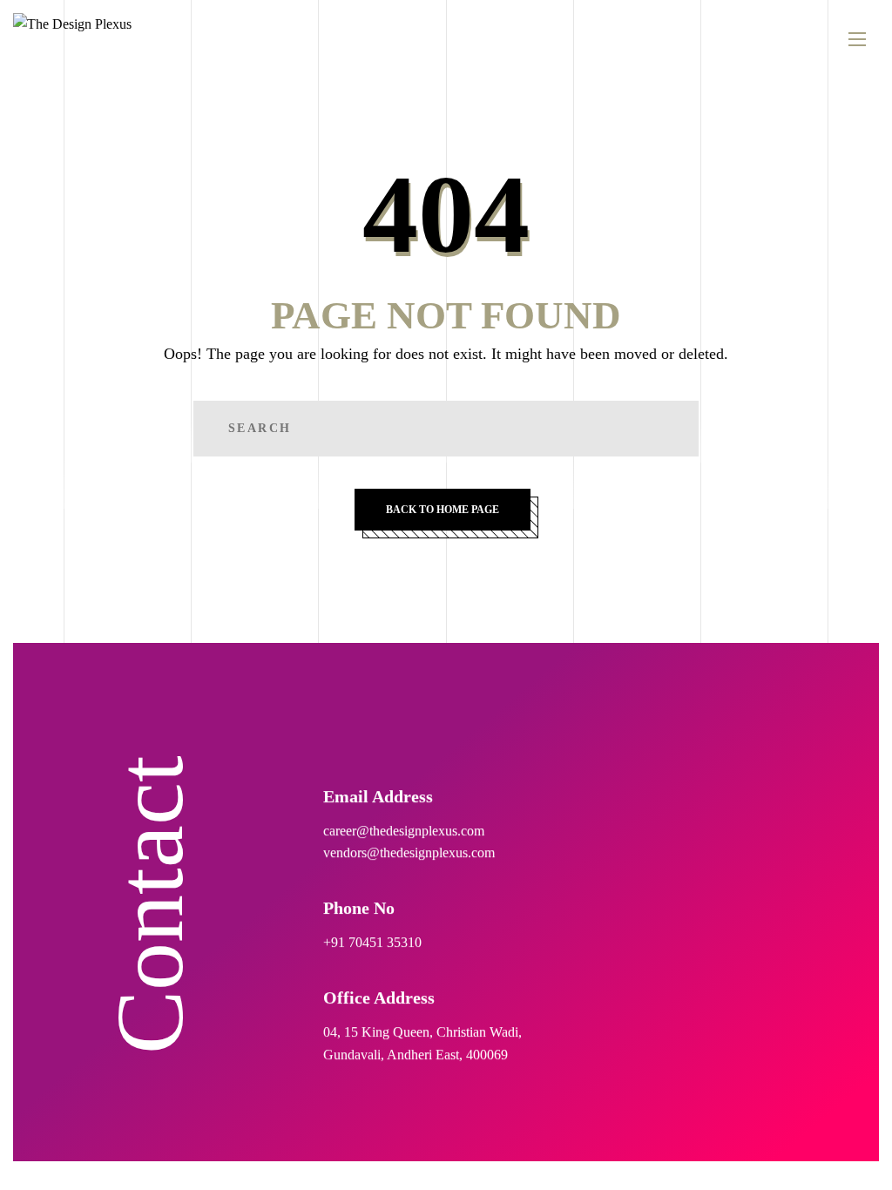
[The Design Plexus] (72, 39)
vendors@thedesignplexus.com (409, 852)
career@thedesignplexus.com (403, 829)
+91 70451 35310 (372, 942)
